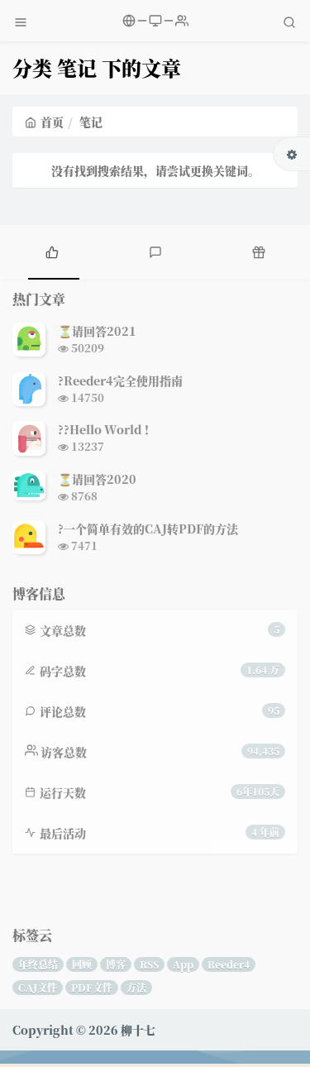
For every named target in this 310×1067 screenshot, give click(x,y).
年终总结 (38, 964)
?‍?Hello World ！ (106, 429)
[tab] (51, 250)
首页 (52, 121)
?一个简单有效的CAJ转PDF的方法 (148, 528)
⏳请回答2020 (97, 479)
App (183, 964)
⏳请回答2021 (97, 331)
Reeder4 (228, 964)
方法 (136, 987)
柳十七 (138, 1030)
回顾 (82, 964)
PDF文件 (91, 987)
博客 (116, 964)
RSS (149, 964)
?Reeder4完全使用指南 (120, 380)
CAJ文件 (37, 987)
